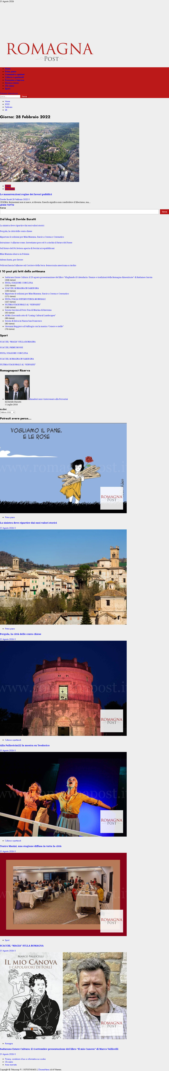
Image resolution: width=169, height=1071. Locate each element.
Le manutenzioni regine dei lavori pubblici (26, 194)
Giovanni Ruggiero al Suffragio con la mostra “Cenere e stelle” (34, 326)
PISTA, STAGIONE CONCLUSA (19, 282)
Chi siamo (9, 85)
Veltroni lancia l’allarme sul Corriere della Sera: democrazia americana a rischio (38, 265)
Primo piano (10, 71)
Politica (8, 186)
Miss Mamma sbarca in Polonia (14, 254)
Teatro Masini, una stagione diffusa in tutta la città (30, 846)
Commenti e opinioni (14, 74)
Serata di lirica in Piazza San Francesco (23, 321)
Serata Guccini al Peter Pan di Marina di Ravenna (28, 310)
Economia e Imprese (14, 80)
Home (8, 68)
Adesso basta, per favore (11, 259)
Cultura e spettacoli (14, 77)
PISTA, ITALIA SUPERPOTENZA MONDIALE (25, 299)
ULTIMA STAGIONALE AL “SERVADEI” (23, 304)
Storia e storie (12, 83)
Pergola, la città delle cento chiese (16, 231)
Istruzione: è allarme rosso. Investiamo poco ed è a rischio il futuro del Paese (36, 242)
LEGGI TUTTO (7, 205)
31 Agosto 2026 (7, 528)
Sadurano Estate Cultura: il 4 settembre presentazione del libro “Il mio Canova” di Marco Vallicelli (59, 1048)
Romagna (9, 1043)
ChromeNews (44, 1069)
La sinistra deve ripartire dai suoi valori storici (22, 225)
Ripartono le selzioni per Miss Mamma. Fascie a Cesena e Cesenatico (32, 237)
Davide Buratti (6, 199)
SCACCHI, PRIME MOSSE (11, 347)
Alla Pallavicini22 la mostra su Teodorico (25, 745)
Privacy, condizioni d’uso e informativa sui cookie (25, 1059)
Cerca (3, 207)
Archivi (3, 409)
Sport (7, 88)
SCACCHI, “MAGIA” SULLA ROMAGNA (18, 341)
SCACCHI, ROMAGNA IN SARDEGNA (22, 288)
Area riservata (11, 1064)
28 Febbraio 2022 (20, 199)
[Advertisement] (84, 21)
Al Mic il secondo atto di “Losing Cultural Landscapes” (30, 315)
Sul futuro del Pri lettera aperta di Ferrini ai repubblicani (27, 248)
